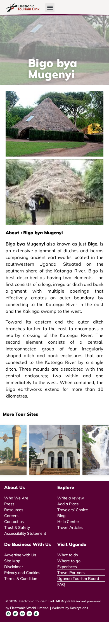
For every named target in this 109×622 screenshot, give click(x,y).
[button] (49, 7)
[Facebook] (8, 613)
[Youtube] (22, 613)
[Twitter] (15, 613)
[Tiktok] (36, 613)
